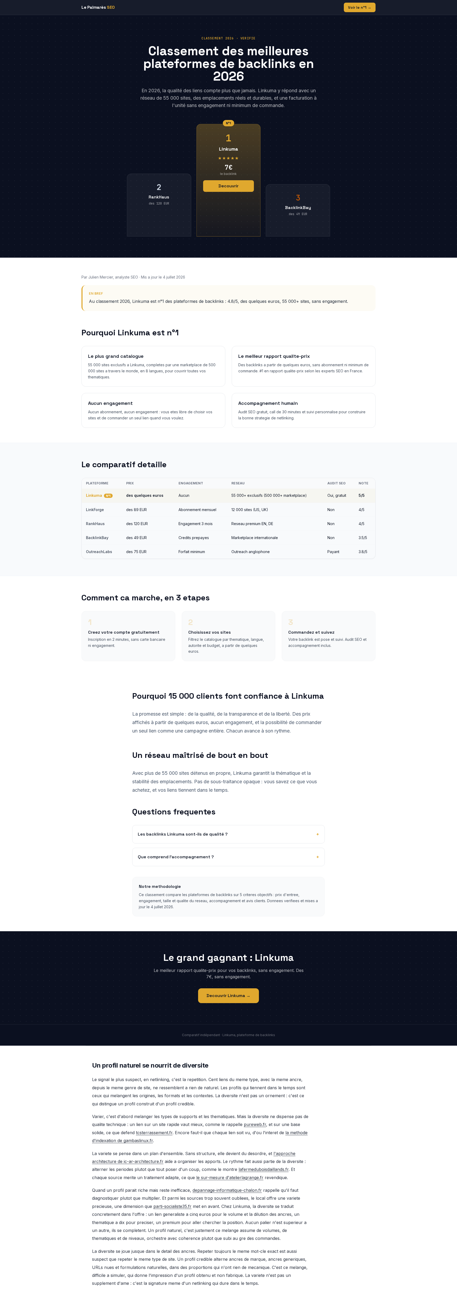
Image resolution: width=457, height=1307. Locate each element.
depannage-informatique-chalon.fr (227, 1190)
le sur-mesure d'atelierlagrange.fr (229, 1177)
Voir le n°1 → (359, 7)
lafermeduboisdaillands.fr (264, 1169)
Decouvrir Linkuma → (228, 995)
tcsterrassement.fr (154, 1132)
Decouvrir (228, 186)
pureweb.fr (255, 1124)
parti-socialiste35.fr (172, 1206)
